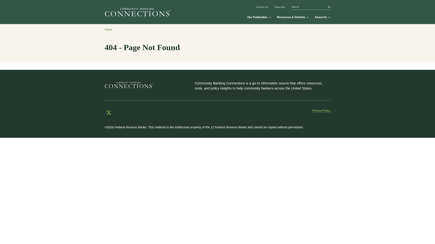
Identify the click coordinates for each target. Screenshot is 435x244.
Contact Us (262, 7)
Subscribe (279, 7)
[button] (259, 17)
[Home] (139, 12)
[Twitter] (109, 113)
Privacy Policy (321, 110)
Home (108, 29)
